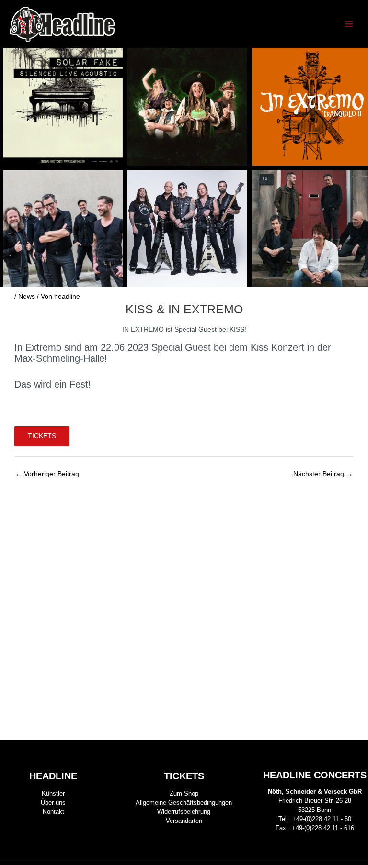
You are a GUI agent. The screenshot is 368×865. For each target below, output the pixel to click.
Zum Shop (184, 793)
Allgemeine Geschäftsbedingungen (184, 802)
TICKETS (42, 436)
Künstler (53, 793)
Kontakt (53, 811)
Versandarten (184, 820)
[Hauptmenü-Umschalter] (349, 24)
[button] (356, 167)
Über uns (53, 802)
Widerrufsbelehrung (183, 811)
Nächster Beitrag (323, 473)
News (26, 296)
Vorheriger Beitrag (47, 473)
